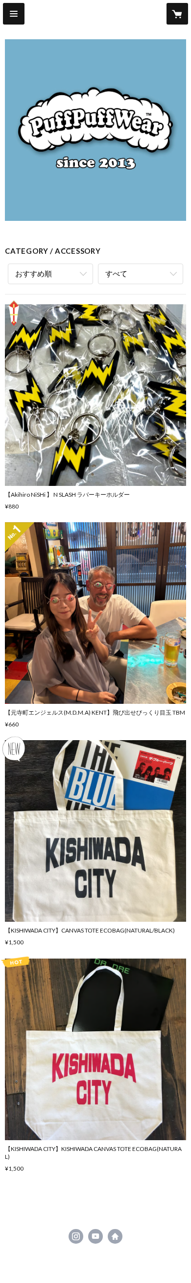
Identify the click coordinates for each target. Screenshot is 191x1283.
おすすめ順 (33, 273)
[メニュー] (13, 14)
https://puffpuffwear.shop (115, 1236)
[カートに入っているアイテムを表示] (177, 14)
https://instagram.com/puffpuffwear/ (76, 1236)
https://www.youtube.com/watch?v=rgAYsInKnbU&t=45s (95, 1236)
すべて (116, 273)
